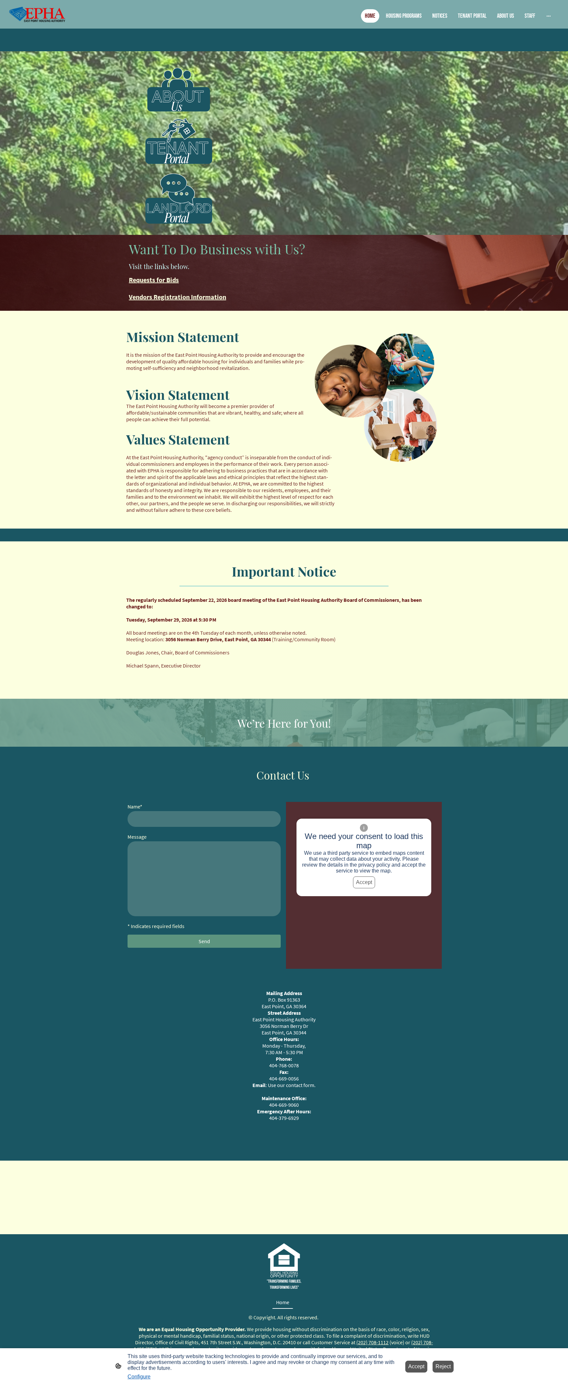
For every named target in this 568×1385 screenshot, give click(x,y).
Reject (443, 1366)
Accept (364, 882)
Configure (139, 1376)
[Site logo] (38, 14)
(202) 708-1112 (372, 1342)
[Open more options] (549, 16)
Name (135, 806)
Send (204, 941)
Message (137, 836)
